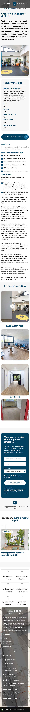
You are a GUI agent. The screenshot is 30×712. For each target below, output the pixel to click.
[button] (27, 4)
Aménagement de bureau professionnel (8, 590)
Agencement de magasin (8, 603)
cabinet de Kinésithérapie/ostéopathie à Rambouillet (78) (14, 201)
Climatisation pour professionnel (8, 577)
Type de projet (8, 468)
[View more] (15, 379)
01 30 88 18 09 (20, 3)
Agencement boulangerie (22, 603)
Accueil (4, 8)
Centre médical (12, 8)
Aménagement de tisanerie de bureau (22, 590)
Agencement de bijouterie (22, 577)
